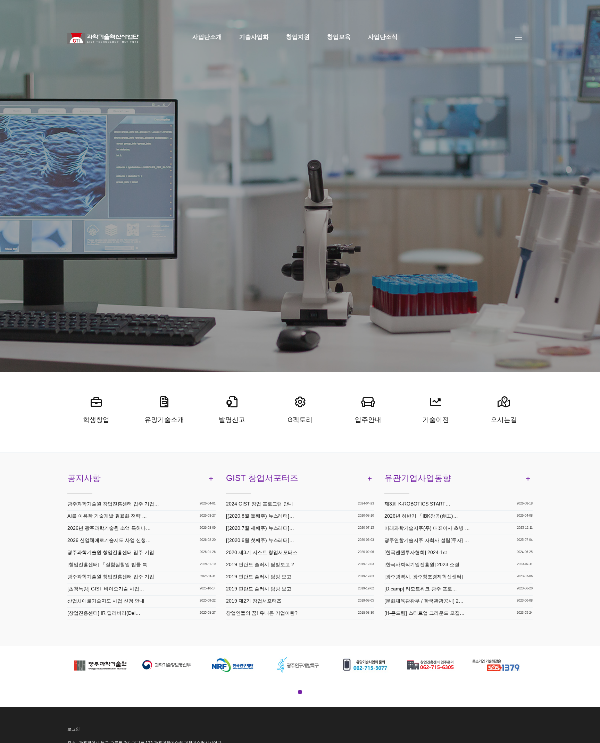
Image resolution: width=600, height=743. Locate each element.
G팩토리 (300, 419)
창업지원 (298, 37)
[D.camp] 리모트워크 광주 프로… (420, 588)
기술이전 (436, 419)
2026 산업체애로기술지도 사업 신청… (109, 540)
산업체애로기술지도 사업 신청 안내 (105, 601)
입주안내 (368, 419)
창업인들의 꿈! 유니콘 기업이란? (262, 613)
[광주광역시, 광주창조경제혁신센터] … (426, 576)
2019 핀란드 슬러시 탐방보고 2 (260, 564)
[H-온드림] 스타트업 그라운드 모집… (424, 613)
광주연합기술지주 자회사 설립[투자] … (426, 540)
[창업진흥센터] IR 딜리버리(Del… (103, 613)
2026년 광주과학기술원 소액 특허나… (109, 528)
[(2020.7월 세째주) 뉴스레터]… (260, 528)
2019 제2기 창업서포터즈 (254, 601)
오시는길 (504, 419)
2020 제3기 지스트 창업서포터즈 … (265, 552)
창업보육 (339, 37)
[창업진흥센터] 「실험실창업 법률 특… (109, 564)
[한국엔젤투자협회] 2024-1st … (418, 552)
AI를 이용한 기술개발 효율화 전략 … (107, 516)
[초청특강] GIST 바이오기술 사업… (105, 588)
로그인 (73, 729)
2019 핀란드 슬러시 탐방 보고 (258, 576)
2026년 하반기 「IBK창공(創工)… (421, 516)
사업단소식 (383, 37)
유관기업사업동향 (417, 478)
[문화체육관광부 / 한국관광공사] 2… (424, 601)
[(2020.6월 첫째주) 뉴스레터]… (260, 540)
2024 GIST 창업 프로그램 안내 (259, 504)
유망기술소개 (164, 419)
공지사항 (84, 478)
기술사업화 (254, 37)
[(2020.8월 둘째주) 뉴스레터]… (260, 516)
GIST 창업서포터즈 (262, 478)
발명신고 (232, 419)
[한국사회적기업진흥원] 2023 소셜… (424, 564)
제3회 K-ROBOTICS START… (417, 504)
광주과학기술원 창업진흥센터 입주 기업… (113, 504)
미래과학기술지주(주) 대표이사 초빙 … (427, 528)
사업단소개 (207, 37)
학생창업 (96, 419)
